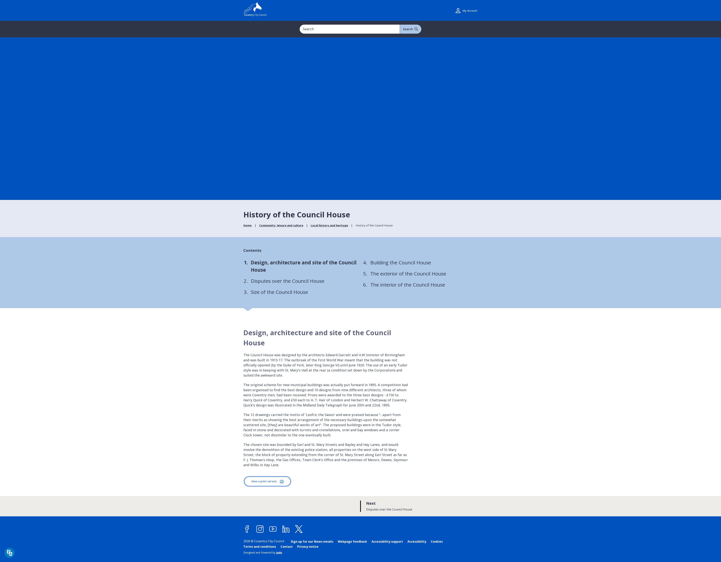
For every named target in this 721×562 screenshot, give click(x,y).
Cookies (437, 541)
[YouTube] (273, 529)
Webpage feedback (352, 541)
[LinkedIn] (286, 529)
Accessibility (416, 541)
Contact (287, 547)
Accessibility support (387, 541)
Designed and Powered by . (263, 552)
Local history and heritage (329, 225)
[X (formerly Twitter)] (299, 529)
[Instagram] (260, 529)
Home (247, 225)
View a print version (264, 481)
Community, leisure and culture (281, 225)
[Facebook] (247, 529)
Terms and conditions (259, 547)
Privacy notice (307, 547)
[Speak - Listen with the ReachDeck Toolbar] (10, 553)
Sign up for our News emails (312, 541)
